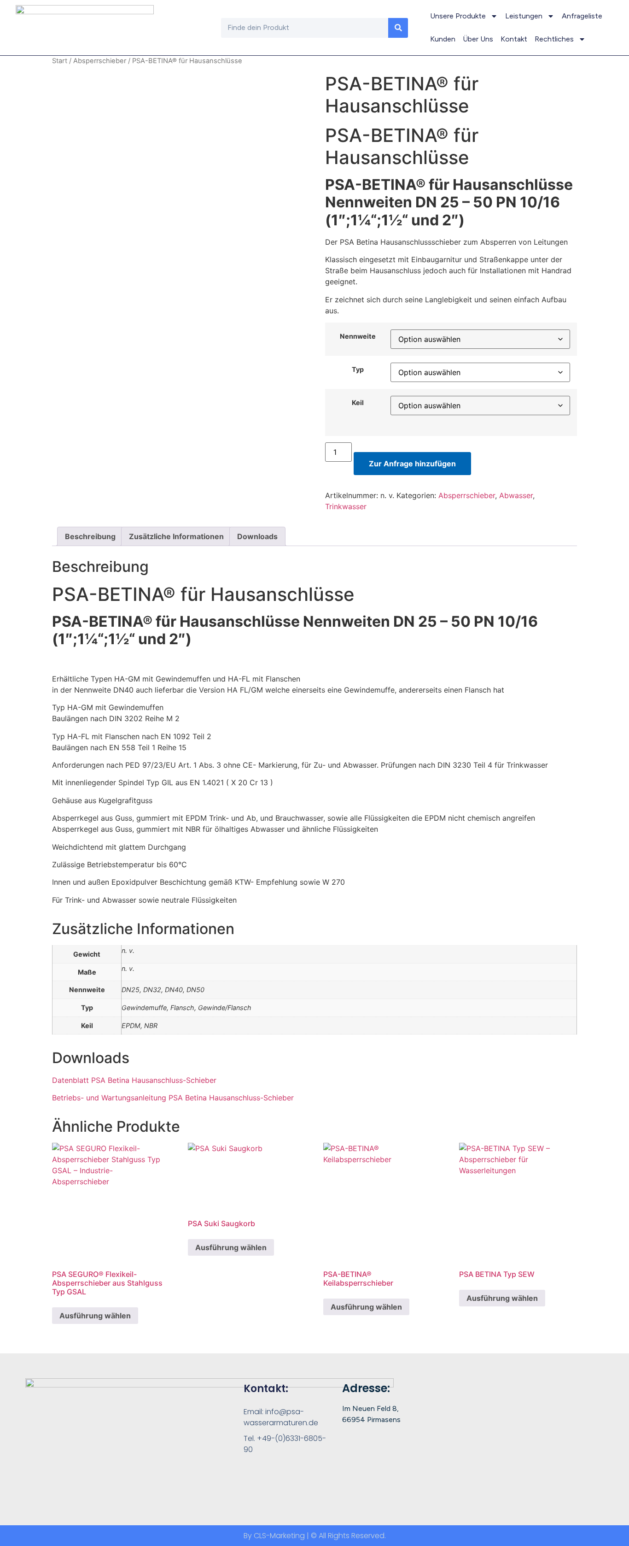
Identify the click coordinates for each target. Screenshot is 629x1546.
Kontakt (514, 39)
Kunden (442, 39)
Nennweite (358, 336)
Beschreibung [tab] (90, 536)
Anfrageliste (582, 16)
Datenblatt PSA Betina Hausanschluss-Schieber (134, 1080)
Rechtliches (554, 39)
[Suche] (398, 28)
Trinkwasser (346, 506)
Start (59, 61)
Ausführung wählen (95, 1315)
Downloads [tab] (257, 536)
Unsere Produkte (458, 16)
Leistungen (523, 16)
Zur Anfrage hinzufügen (412, 463)
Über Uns (478, 39)
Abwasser (516, 495)
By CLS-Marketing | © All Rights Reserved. (315, 1535)
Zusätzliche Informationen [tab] (176, 536)
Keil (358, 403)
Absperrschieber (99, 61)
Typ (358, 369)
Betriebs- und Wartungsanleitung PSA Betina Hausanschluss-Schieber (173, 1097)
